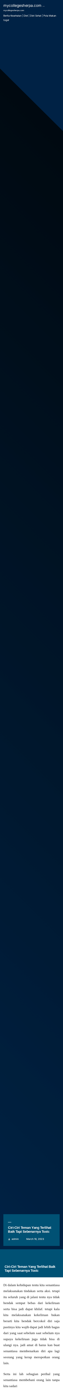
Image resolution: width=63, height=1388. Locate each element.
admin (15, 1239)
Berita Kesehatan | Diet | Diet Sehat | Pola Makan (29, 15)
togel (6, 20)
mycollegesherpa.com (22, 5)
